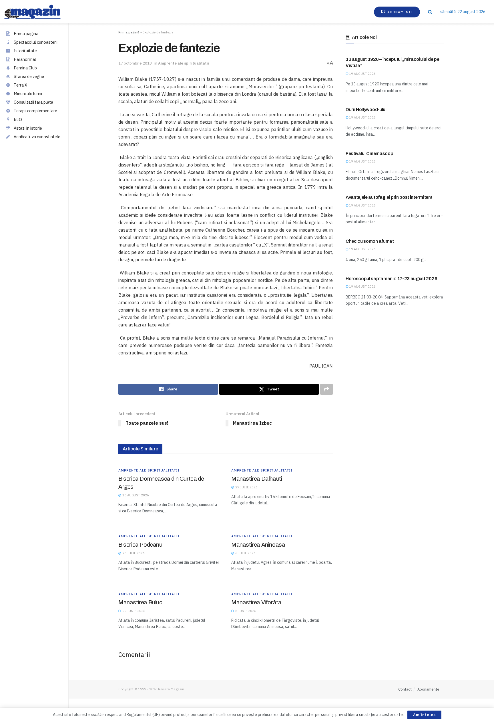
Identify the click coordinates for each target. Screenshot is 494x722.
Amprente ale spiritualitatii (183, 63)
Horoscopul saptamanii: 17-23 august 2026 (391, 278)
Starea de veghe (29, 76)
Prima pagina (26, 33)
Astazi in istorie (28, 128)
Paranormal (25, 59)
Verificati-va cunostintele (37, 136)
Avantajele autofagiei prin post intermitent (389, 197)
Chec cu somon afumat (370, 241)
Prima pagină (128, 32)
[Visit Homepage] (38, 12)
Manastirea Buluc (140, 602)
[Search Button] (430, 11)
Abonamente (399, 12)
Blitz (18, 119)
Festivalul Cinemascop (369, 153)
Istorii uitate (25, 50)
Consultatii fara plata (33, 102)
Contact (405, 689)
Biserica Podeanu (140, 545)
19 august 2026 (362, 74)
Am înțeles (424, 714)
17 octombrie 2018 (135, 63)
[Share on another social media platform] (326, 389)
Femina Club (25, 68)
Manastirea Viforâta (256, 602)
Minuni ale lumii (28, 93)
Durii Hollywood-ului (366, 109)
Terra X (20, 85)
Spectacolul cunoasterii (35, 42)
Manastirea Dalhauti (256, 479)
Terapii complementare (35, 110)
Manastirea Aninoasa (258, 545)
